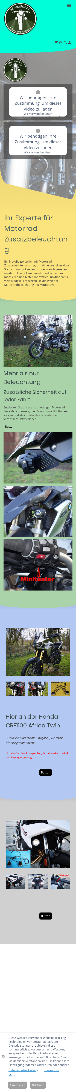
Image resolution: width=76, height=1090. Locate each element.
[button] (65, 42)
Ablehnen (37, 1085)
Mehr (12, 1075)
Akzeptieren (17, 1085)
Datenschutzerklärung (23, 1070)
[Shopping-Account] (70, 42)
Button (9, 426)
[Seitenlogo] (20, 19)
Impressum (51, 1070)
